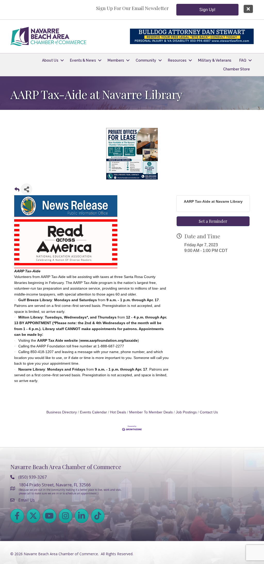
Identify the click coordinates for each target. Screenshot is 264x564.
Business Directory (61, 412)
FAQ (242, 60)
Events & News (83, 60)
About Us (50, 60)
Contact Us (209, 412)
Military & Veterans (214, 60)
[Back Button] (16, 190)
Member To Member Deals (151, 412)
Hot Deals (118, 412)
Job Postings (186, 412)
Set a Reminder (213, 221)
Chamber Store (236, 69)
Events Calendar (93, 412)
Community (146, 60)
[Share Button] (26, 189)
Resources (177, 60)
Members (116, 60)
